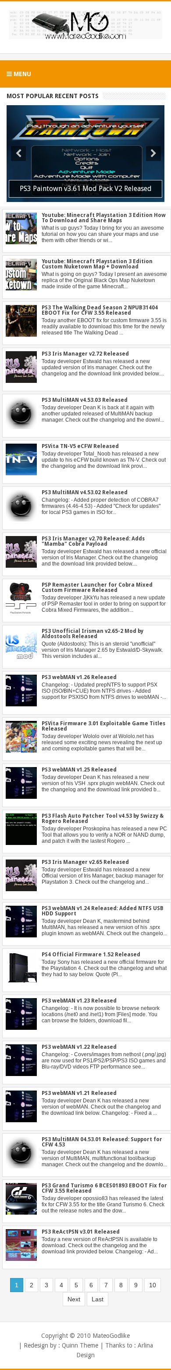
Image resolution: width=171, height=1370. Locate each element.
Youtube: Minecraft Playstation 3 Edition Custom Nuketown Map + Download (97, 264)
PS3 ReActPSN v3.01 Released (81, 1231)
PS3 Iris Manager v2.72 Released (85, 353)
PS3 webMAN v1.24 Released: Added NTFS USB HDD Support (103, 911)
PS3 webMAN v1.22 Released (79, 1047)
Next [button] (153, 153)
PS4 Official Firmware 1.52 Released (91, 954)
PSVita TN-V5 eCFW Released (80, 446)
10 (152, 1285)
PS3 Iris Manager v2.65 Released (85, 862)
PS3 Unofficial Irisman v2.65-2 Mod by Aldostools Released (92, 633)
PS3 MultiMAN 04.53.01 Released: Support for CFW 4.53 (102, 1142)
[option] (85, 153)
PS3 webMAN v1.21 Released (79, 1093)
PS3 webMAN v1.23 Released (79, 1000)
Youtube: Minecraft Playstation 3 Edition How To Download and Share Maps (104, 218)
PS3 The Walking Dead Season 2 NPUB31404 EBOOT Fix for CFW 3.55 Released (100, 310)
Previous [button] (18, 153)
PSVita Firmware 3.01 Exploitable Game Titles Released (103, 726)
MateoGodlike (111, 1335)
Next (74, 1299)
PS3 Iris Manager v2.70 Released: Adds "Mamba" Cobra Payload (93, 541)
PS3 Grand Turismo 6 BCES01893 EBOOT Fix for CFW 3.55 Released (104, 1188)
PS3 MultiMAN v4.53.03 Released (85, 400)
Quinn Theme (80, 1345)
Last (97, 1299)
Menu (21, 73)
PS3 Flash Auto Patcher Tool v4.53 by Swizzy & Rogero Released (103, 818)
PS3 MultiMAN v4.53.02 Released (85, 492)
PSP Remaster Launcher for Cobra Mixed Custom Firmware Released (97, 587)
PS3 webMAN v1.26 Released (79, 677)
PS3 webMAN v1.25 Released (79, 769)
